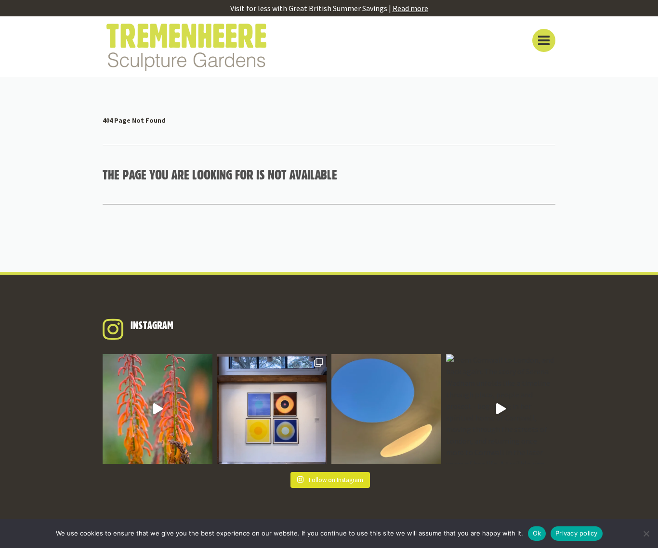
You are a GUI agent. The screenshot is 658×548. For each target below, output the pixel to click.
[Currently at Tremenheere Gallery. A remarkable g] (272, 409)
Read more (410, 8)
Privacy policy (576, 533)
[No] (646, 533)
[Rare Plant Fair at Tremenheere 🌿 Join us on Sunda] (157, 409)
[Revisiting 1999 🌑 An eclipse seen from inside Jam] (386, 409)
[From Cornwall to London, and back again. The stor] (501, 409)
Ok (537, 533)
